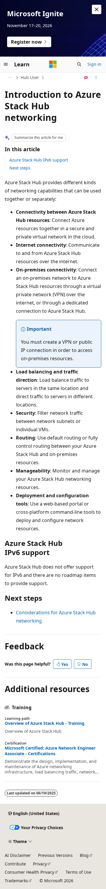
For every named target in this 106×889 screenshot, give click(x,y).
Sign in (94, 64)
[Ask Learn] (86, 77)
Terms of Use (78, 872)
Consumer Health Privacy (29, 872)
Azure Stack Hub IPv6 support (38, 160)
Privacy (40, 864)
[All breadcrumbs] (10, 77)
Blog (84, 855)
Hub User (30, 77)
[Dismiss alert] (96, 9)
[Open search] (79, 64)
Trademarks (16, 880)
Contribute (15, 864)
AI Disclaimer (18, 855)
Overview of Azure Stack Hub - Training (45, 723)
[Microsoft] (53, 64)
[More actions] (96, 77)
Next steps (19, 168)
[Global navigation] (6, 64)
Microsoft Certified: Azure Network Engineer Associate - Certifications (50, 750)
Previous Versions (55, 855)
